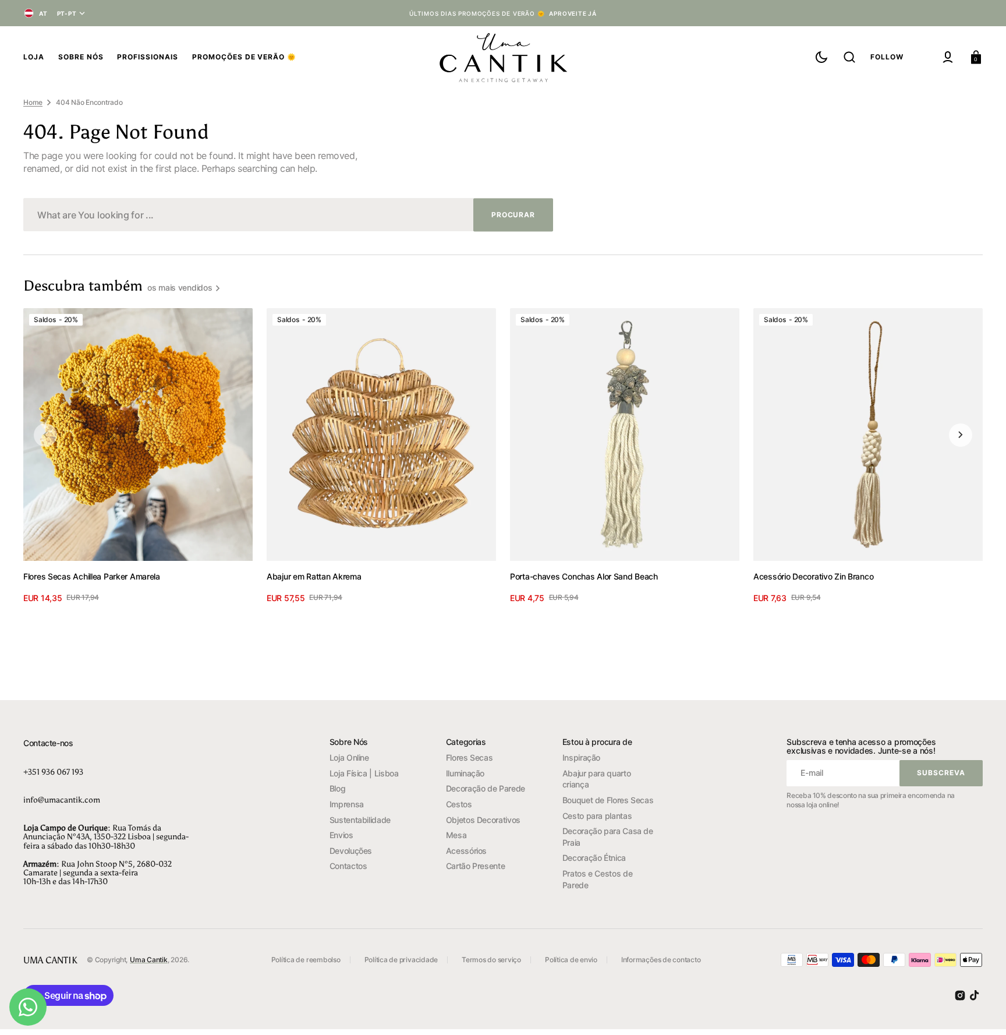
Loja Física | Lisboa (364, 773)
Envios (341, 835)
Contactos (348, 866)
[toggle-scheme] (821, 57)
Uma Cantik (149, 959)
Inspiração (581, 757)
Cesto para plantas (597, 816)
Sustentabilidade (360, 820)
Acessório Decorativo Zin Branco (813, 576)
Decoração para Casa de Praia (607, 836)
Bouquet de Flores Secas (608, 800)
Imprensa (347, 804)
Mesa (456, 835)
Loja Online (349, 757)
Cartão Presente (475, 866)
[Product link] (138, 455)
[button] (849, 57)
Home (32, 102)
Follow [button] (887, 56)
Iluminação (465, 773)
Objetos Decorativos (483, 820)
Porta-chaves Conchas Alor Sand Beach (584, 576)
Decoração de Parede (485, 788)
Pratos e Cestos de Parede (597, 879)
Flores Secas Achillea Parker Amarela (91, 576)
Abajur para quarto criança (596, 779)
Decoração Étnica (594, 858)
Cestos (459, 804)
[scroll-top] (981, 1010)
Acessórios (466, 851)
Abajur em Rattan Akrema (314, 576)
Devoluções (351, 851)
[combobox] (288, 214)
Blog (338, 788)
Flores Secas (469, 757)
